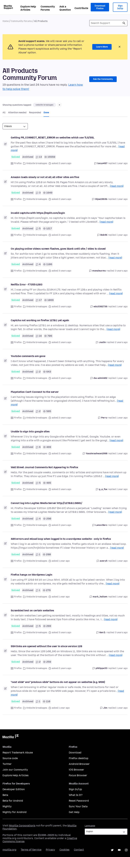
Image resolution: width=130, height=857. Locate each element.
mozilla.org (9, 849)
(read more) (117, 186)
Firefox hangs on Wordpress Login (31, 574)
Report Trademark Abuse (18, 752)
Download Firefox (100, 7)
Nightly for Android (14, 812)
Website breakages (36, 163)
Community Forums (48, 8)
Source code (10, 758)
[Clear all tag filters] (59, 105)
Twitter (7, 763)
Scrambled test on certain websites (32, 610)
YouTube (119, 850)
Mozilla (10, 736)
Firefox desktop (78, 758)
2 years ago (121, 342)
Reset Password (79, 800)
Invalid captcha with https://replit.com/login (38, 212)
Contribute (81, 8)
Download (75, 752)
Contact (79, 849)
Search (124, 23)
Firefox (18, 163)
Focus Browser (78, 775)
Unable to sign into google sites (30, 431)
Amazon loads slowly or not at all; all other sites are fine (45, 177)
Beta (5, 794)
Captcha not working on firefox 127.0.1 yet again (40, 320)
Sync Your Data (78, 806)
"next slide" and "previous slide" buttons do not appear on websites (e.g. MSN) (58, 682)
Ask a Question (65, 8)
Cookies (64, 849)
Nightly (7, 806)
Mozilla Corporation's (22, 825)
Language (90, 825)
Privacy (50, 849)
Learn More (102, 46)
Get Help (74, 812)
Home (6, 21)
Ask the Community (103, 79)
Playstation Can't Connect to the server (35, 391)
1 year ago (122, 163)
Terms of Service (31, 849)
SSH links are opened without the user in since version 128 (46, 646)
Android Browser (79, 763)
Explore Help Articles (28, 8)
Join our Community (15, 769)
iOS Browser (76, 769)
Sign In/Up (120, 7)
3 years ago (121, 270)
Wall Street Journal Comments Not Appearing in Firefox (44, 467)
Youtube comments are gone (28, 356)
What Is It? (75, 794)
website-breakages (44, 105)
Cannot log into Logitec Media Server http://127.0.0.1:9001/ (46, 503)
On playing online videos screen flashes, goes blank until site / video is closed (58, 248)
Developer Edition (14, 789)
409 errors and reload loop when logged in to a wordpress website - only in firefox (61, 538)
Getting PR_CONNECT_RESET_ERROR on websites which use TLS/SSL (52, 137)
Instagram (126, 850)
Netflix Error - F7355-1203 (26, 284)
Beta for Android (13, 800)
